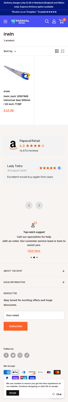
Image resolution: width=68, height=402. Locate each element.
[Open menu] (5, 21)
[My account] (54, 21)
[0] (61, 21)
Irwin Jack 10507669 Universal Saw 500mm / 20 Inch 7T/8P (17, 100)
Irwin (7, 91)
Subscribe (15, 326)
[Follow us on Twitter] (13, 355)
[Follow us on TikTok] (26, 355)
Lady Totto (14, 166)
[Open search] (47, 21)
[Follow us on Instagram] (19, 355)
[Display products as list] (62, 51)
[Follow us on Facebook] (6, 355)
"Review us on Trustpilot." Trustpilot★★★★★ (34, 12)
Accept (12, 393)
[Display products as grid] (56, 51)
